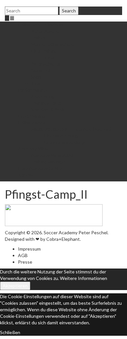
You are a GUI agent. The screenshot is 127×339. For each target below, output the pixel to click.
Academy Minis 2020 (52, 155)
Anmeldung (42, 96)
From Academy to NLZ (40, 168)
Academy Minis (33, 148)
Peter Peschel (45, 31)
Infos (49, 57)
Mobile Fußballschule (52, 44)
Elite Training (44, 51)
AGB (23, 255)
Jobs (35, 83)
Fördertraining (32, 90)
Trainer (38, 37)
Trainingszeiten (47, 103)
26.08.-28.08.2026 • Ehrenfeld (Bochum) (71, 129)
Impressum (29, 249)
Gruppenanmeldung (64, 142)
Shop (36, 77)
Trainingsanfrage (48, 161)
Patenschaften (46, 64)
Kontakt (26, 174)
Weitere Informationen (83, 278)
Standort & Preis (48, 109)
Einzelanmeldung (61, 135)
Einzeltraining (31, 116)
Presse (25, 262)
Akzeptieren (15, 285)
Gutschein (41, 70)
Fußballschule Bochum (41, 24)
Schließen (10, 332)
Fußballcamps (32, 122)
